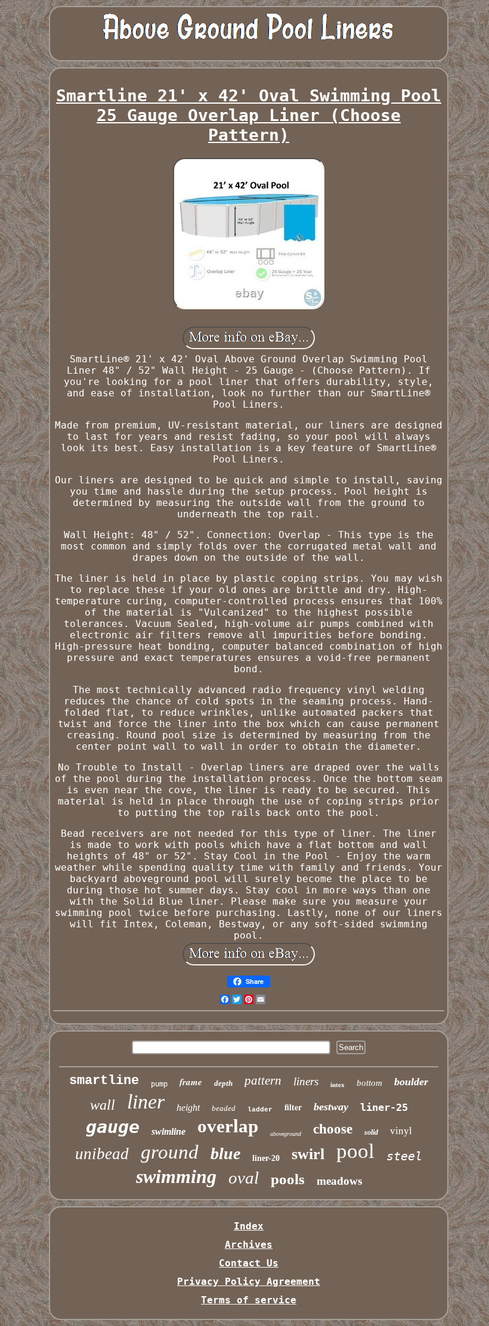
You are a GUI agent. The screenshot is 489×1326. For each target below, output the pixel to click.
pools (288, 1179)
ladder (260, 1109)
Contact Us (248, 1263)
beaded (224, 1108)
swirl (308, 1154)
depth (223, 1083)
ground (170, 1152)
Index (249, 1226)
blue (225, 1153)
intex (337, 1084)
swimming (176, 1176)
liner (146, 1102)
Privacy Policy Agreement (248, 1281)
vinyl (401, 1130)
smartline (104, 1080)
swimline (168, 1131)
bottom (369, 1083)
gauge (113, 1126)
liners (305, 1081)
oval (243, 1177)
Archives (249, 1244)
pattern (262, 1080)
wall (102, 1105)
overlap (227, 1126)
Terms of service (248, 1300)
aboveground (285, 1134)
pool (355, 1151)
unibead (102, 1154)
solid (371, 1132)
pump (159, 1084)
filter (293, 1107)
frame (190, 1082)
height (188, 1108)
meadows (339, 1181)
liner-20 (266, 1158)
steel (404, 1156)
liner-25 (384, 1107)
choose (332, 1129)
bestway (331, 1107)
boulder (411, 1082)
